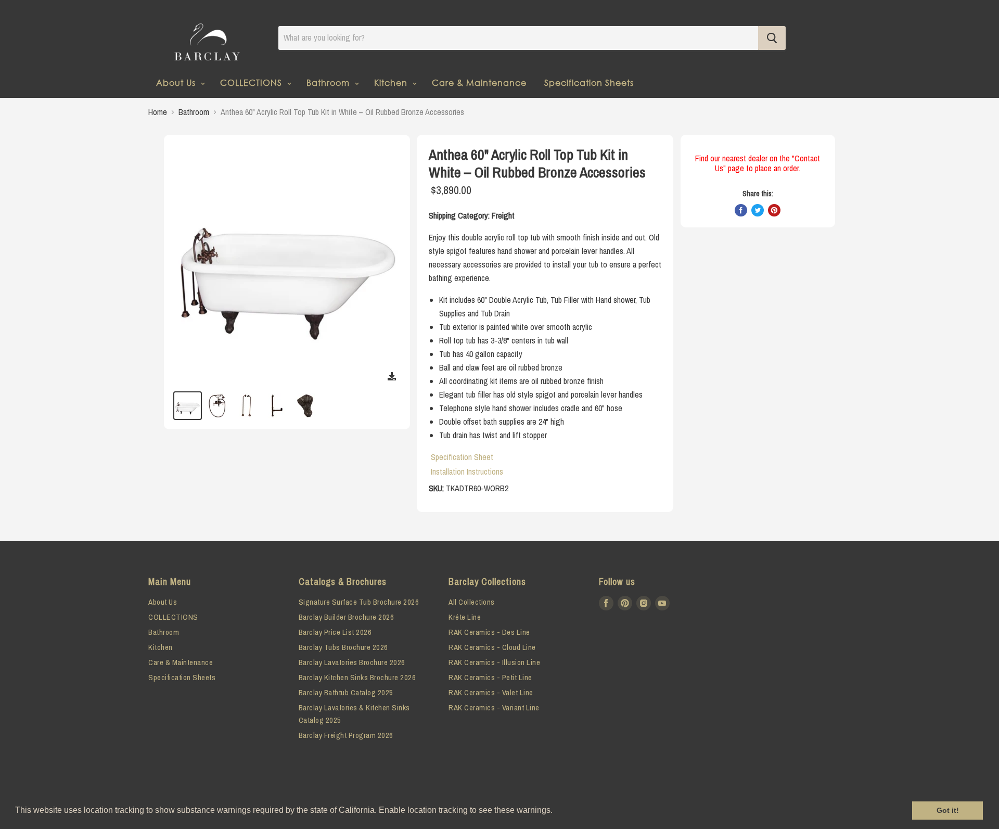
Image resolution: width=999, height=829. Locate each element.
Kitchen (392, 82)
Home (157, 112)
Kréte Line (465, 616)
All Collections (472, 601)
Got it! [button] (948, 810)
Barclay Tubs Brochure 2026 (343, 647)
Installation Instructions (467, 471)
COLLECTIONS (252, 82)
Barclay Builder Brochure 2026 (346, 616)
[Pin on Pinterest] (774, 210)
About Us (177, 82)
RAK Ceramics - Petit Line (490, 677)
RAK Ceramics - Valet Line (491, 692)
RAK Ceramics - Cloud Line (492, 647)
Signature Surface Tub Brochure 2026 (359, 601)
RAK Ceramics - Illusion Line (494, 662)
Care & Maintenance (479, 82)
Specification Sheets (589, 82)
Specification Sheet (462, 457)
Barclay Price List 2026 (335, 632)
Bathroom (329, 82)
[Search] (772, 38)
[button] (556, 811)
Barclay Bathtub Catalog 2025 (346, 692)
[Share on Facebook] (741, 210)
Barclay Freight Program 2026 (346, 735)
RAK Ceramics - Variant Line (494, 707)
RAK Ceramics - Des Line (489, 632)
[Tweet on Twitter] (757, 210)
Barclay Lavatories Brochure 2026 (352, 662)
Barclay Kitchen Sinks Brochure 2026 (357, 677)
